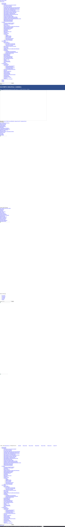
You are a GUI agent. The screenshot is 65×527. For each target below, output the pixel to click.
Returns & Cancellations (7, 515)
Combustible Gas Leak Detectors (11, 495)
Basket (5, 506)
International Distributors (9, 510)
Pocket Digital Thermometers (8, 500)
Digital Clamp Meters (7, 499)
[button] (3, 79)
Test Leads (1, 133)
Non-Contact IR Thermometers (8, 502)
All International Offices (9, 512)
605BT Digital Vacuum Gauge (8, 463)
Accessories (2, 134)
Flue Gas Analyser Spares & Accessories (10, 490)
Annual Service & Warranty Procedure (9, 518)
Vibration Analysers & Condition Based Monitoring (11, 470)
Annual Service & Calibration (4, 215)
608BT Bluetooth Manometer (8, 464)
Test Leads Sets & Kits (9, 483)
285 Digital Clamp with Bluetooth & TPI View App (11, 452)
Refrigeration (6, 474)
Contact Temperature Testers (8, 501)
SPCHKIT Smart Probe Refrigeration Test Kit (11, 461)
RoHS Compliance (3, 217)
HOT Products (6, 491)
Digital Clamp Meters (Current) (8, 471)
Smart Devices (4, 448)
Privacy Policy (8, 208)
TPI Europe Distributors (3, 220)
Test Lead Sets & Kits (7, 505)
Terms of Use (49, 445)
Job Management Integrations (8, 465)
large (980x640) (11, 121)
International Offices (3, 221)
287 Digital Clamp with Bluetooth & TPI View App (11, 453)
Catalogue (3, 466)
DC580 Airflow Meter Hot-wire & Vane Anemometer (12, 451)
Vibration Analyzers (3, 124)
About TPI (55, 445)
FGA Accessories (8, 481)
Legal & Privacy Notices (7, 521)
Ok (42, 526)
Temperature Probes (7, 504)
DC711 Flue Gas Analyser (8, 450)
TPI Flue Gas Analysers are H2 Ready (9, 513)
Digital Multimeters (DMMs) (8, 472)
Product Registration (7, 517)
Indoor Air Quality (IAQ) (7, 475)
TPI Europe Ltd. (7, 445)
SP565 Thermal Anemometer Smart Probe (10, 456)
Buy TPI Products (2, 211)
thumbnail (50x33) (23, 121)
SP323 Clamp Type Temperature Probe (10, 454)
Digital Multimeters (3, 126)
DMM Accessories (8, 480)
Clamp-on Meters (2, 125)
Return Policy (2, 209)
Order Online (2, 212)
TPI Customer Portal (3, 208)
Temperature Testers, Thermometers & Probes (7, 131)
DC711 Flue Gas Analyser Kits (10, 487)
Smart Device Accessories (10, 482)
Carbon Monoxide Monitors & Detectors (12, 496)
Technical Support (2, 213)
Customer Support (4, 507)
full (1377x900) (6, 121)
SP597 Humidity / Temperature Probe (9, 457)
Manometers (2, 127)
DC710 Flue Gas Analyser (8, 449)
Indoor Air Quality (3, 130)
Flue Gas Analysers (3, 123)
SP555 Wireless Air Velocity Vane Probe (10, 455)
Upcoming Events (2, 219)
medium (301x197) (17, 121)
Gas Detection (6, 494)
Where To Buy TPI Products (8, 484)
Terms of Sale (25, 445)
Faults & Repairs (6, 519)
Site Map (19, 445)
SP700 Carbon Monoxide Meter (8, 460)
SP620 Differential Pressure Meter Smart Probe (11, 458)
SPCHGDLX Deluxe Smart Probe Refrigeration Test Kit (12, 462)
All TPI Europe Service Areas (10, 511)
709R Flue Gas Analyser (9, 489)
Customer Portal (6, 508)
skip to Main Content (3, 0)
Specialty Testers (2, 132)
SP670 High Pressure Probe (8, 459)
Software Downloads (3, 218)
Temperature (6, 476)
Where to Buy (6, 509)
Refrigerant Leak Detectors (4, 129)
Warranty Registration (3, 214)
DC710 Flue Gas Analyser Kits (10, 488)
